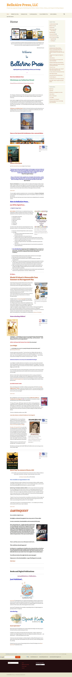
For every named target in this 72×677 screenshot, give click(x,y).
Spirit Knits (12, 600)
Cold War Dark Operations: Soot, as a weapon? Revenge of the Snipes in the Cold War (57, 52)
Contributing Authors (33, 14)
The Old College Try (53, 76)
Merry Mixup (53, 30)
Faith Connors (13, 166)
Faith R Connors (52, 29)
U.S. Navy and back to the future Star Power (57, 71)
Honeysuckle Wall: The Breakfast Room (56, 75)
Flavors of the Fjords (16, 163)
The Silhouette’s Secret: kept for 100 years (57, 78)
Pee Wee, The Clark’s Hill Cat (15, 427)
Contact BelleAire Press (43, 14)
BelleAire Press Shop (15, 14)
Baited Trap (51, 88)
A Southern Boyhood (53, 24)
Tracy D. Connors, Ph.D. (53, 37)
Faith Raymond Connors (15, 349)
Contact (23, 668)
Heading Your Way (24, 14)
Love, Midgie (22, 424)
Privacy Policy (24, 666)
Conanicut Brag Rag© (21, 298)
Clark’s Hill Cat (52, 94)
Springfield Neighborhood (18, 379)
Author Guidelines (53, 14)
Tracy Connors (19, 166)
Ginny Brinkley (52, 32)
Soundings (52, 40)
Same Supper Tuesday (53, 73)
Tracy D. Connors (23, 476)
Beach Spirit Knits (15, 625)
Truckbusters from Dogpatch (54, 99)
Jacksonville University (53, 35)
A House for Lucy (52, 67)
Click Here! (12, 561)
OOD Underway (52, 57)
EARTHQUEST (19, 510)
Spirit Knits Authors (10, 16)
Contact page (64, 654)
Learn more (12, 190)
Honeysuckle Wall (52, 34)
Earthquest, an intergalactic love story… (56, 92)
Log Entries (52, 39)
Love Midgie (13, 345)
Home (8, 14)
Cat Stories (51, 27)
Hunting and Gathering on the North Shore (56, 62)
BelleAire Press (52, 25)
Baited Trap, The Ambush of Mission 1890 (22, 470)
